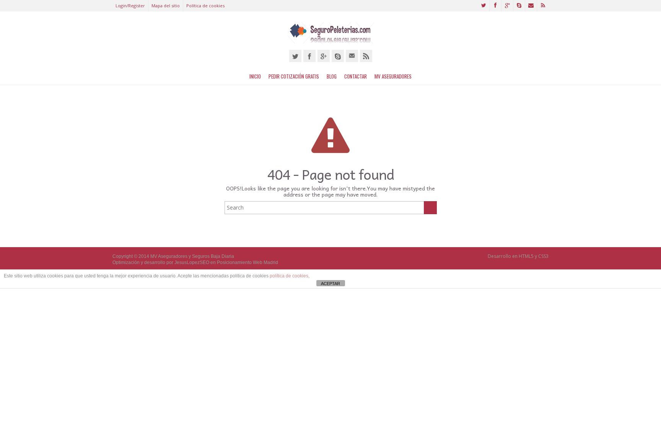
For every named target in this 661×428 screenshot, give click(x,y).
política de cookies (289, 276)
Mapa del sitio (165, 5)
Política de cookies (205, 5)
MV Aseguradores (393, 76)
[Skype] (338, 56)
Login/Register (130, 5)
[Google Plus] (323, 56)
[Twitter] (295, 56)
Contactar (355, 76)
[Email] (352, 56)
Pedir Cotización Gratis (294, 76)
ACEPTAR (330, 283)
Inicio (255, 76)
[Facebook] (309, 56)
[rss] (366, 56)
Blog (332, 76)
